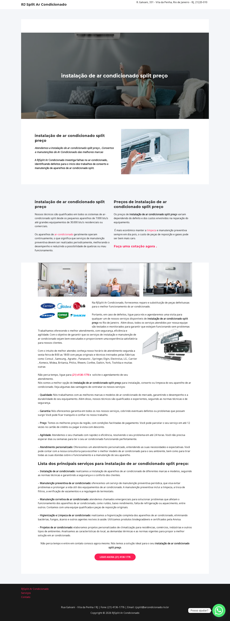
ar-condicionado (63, 234)
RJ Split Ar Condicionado (44, 4)
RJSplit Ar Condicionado (35, 589)
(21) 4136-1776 (80, 374)
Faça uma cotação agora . (135, 246)
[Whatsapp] (218, 610)
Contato (25, 597)
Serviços (26, 593)
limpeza (151, 230)
